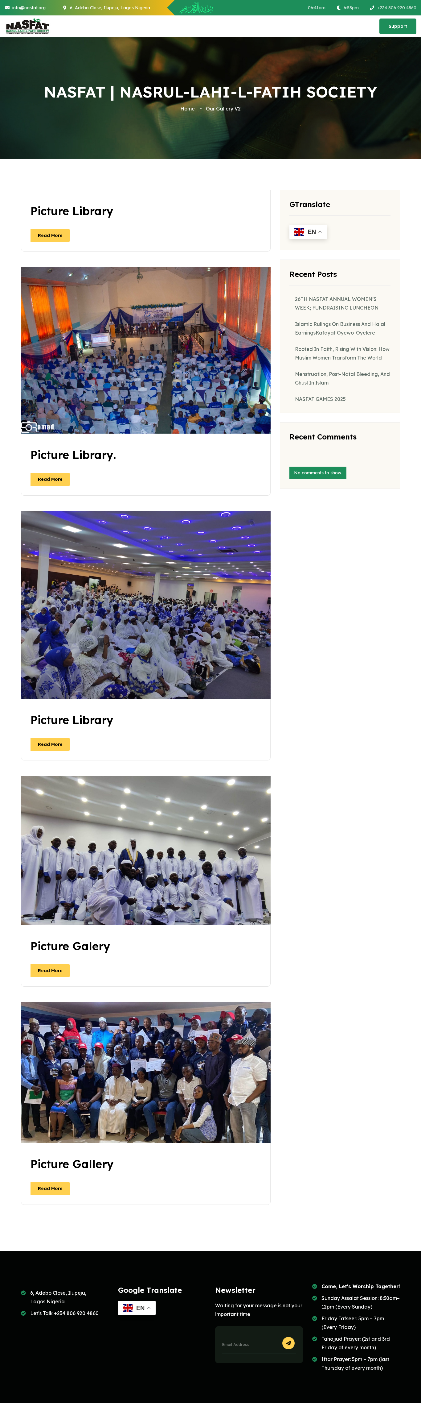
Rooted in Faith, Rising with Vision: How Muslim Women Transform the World (342, 353)
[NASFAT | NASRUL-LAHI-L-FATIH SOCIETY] (28, 26)
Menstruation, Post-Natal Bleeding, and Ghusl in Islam (342, 378)
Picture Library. (73, 455)
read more (50, 235)
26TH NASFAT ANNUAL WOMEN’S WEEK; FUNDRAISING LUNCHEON (336, 303)
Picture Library (72, 211)
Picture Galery (70, 946)
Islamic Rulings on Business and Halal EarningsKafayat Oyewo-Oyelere (340, 328)
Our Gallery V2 (223, 109)
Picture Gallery (72, 1164)
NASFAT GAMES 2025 (320, 399)
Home (188, 109)
